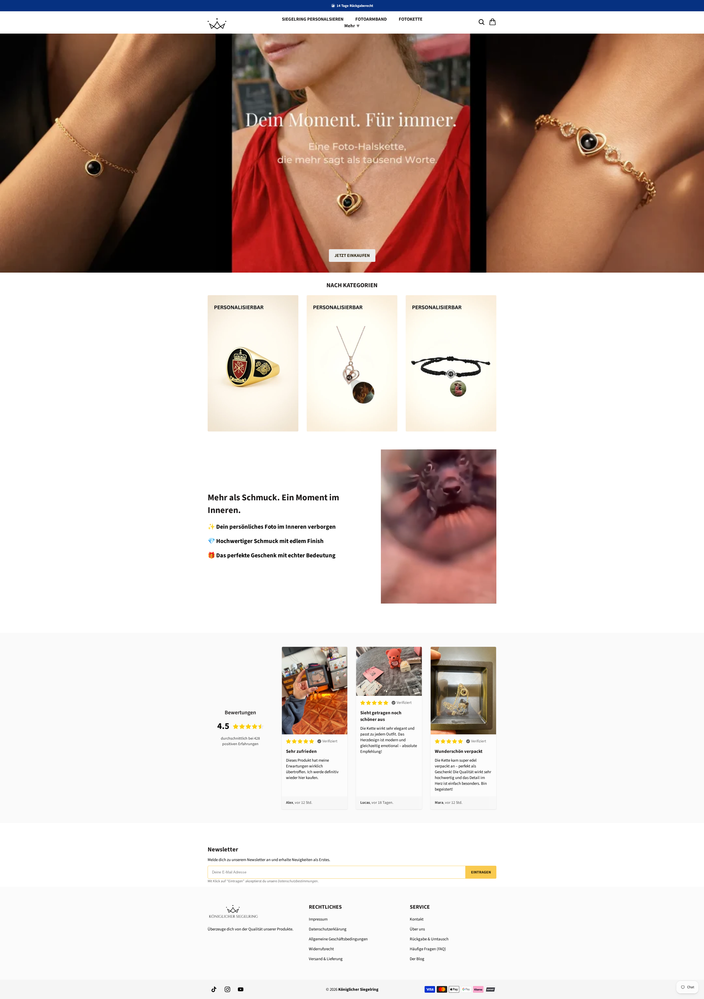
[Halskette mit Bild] (352, 363)
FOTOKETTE (410, 19)
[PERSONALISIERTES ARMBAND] (451, 363)
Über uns (417, 929)
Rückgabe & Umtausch (429, 939)
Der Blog (417, 959)
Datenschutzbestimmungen (298, 881)
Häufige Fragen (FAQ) (428, 949)
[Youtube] (240, 989)
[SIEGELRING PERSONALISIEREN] (253, 363)
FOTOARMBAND (371, 19)
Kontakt (417, 919)
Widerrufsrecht (321, 949)
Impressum (318, 919)
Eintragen (481, 872)
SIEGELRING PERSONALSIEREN (312, 19)
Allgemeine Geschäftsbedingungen (338, 939)
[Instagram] (227, 989)
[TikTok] (214, 989)
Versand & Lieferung (326, 959)
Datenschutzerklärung (327, 929)
